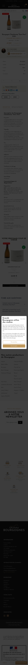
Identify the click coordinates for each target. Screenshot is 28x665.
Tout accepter (14, 345)
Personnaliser (14, 342)
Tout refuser (23, 318)
